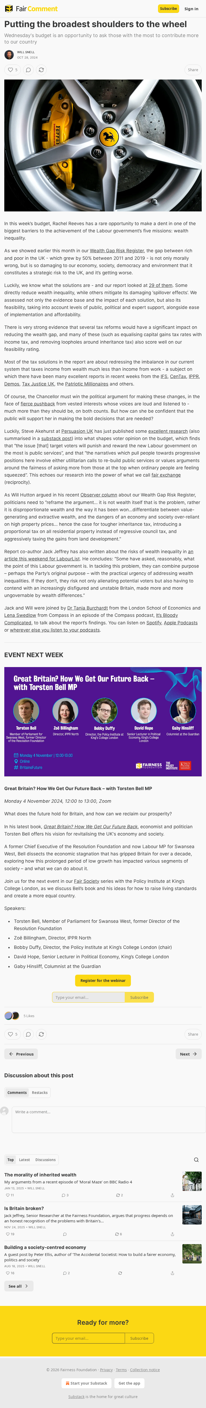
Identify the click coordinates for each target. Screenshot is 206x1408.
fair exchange (166, 475)
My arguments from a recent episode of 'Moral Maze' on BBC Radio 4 (68, 1181)
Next (185, 1054)
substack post (56, 438)
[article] (103, 1185)
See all (15, 1286)
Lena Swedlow (20, 615)
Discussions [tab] (45, 1159)
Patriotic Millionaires (86, 384)
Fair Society (86, 881)
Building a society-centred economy (45, 1247)
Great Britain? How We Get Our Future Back (91, 826)
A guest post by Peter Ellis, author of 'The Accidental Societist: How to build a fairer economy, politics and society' (90, 1257)
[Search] (196, 1159)
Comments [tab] (17, 1092)
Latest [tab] (24, 1159)
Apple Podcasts (181, 622)
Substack (76, 1396)
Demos (11, 384)
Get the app (129, 1383)
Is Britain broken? (24, 1208)
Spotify (153, 622)
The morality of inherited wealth (40, 1174)
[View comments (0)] (28, 69)
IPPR (194, 376)
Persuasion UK (77, 431)
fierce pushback (38, 403)
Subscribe (168, 8)
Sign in (191, 8)
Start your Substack (89, 1383)
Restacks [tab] (39, 1092)
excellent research (168, 431)
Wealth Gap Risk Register (117, 250)
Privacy (106, 1369)
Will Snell (26, 52)
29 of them (160, 285)
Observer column (98, 495)
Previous (25, 1054)
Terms (121, 1369)
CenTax (178, 376)
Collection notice (145, 1369)
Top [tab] (11, 1159)
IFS (164, 376)
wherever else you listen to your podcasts (55, 630)
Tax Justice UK (38, 384)
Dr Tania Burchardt (87, 608)
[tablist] (27, 1092)
